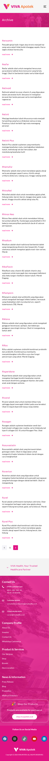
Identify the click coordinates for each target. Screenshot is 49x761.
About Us (6, 627)
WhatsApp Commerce (11, 641)
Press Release (7, 682)
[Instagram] (15, 739)
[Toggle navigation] (39, 6)
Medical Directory (10, 695)
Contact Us (6, 637)
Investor (5, 632)
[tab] (24, 568)
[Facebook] (5, 739)
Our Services (7, 654)
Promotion (6, 691)
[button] (24, 568)
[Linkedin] (44, 739)
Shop (4, 658)
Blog (4, 686)
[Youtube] (34, 739)
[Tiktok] (24, 739)
